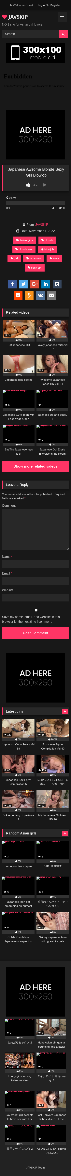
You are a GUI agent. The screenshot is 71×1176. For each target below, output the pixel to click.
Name (7, 556)
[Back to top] (58, 1164)
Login (41, 5)
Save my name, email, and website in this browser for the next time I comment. (31, 619)
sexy (56, 258)
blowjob (49, 249)
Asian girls (26, 240)
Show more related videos (35, 466)
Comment (9, 505)
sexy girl (36, 267)
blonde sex (25, 249)
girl (16, 258)
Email (7, 573)
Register (55, 5)
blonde (49, 240)
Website (7, 590)
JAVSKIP (17, 16)
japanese (35, 258)
